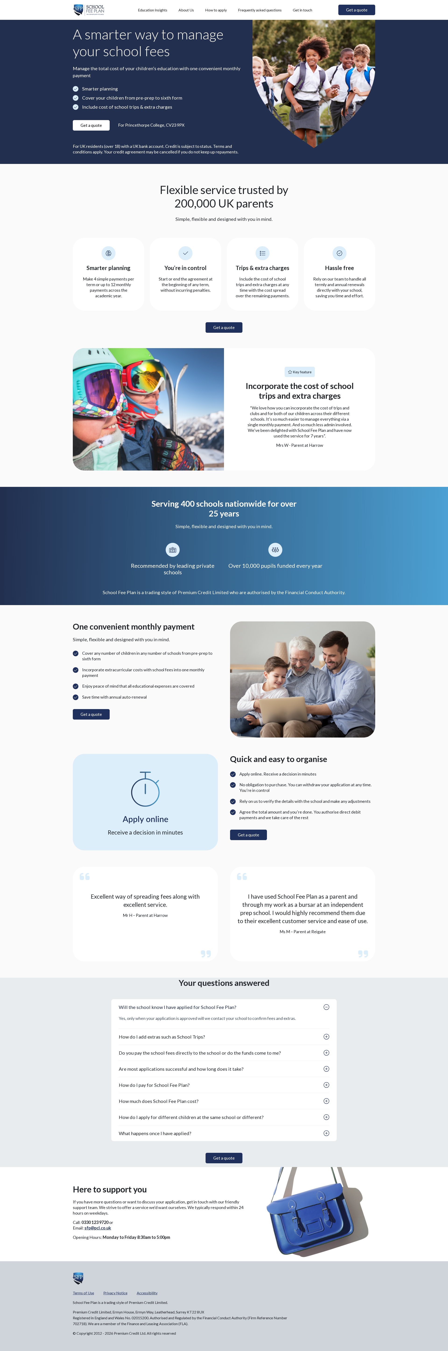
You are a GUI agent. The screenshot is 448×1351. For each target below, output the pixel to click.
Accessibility (147, 1293)
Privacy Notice (115, 1293)
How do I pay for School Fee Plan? (154, 1085)
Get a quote (91, 714)
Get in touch (302, 10)
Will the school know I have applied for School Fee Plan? (177, 1007)
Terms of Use (83, 1293)
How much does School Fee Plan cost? (158, 1101)
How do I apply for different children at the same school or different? (191, 1117)
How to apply (216, 10)
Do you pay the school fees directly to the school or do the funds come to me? (200, 1053)
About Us (186, 10)
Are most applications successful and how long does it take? (181, 1069)
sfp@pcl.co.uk (97, 1227)
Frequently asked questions (260, 10)
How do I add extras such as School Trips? (162, 1036)
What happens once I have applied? (155, 1133)
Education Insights (152, 10)
